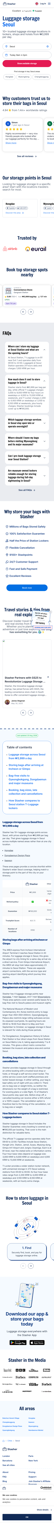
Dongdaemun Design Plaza (17, 855)
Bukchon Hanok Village (11, 1418)
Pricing (32, 1472)
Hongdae (9, 77)
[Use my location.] (47, 46)
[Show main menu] (49, 3)
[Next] (31, 312)
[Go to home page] (9, 3)
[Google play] (18, 1342)
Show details (43, 1510)
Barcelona (7, 1460)
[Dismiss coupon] (50, 611)
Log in (43, 3)
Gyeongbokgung (9, 1430)
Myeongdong (23, 77)
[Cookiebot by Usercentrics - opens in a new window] (40, 1488)
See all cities (9, 1465)
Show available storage (27, 63)
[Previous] (23, 312)
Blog (5, 1481)
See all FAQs (25, 490)
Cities (10, 1441)
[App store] (37, 1342)
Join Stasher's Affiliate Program (39, 1483)
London (6, 1456)
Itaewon (8, 860)
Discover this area (13, 213)
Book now (27, 588)
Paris (31, 1456)
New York (33, 1460)
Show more (11, 143)
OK (27, 1517)
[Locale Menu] (37, 3)
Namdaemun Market (36, 1430)
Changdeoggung (41, 77)
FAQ (4, 1476)
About (5, 1472)
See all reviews (25, 156)
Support (32, 1476)
